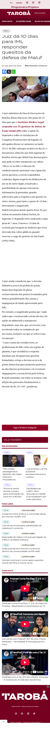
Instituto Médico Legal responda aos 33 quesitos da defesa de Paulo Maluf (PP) (24, 126)
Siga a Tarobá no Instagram (25, 428)
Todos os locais (39, 13)
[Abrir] (33, 2)
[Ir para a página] (27, 2)
